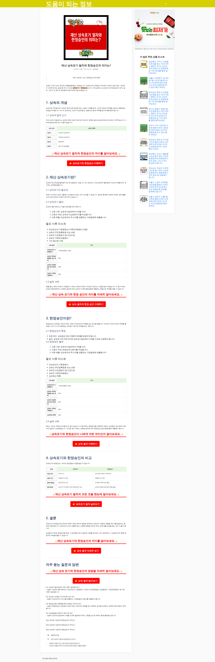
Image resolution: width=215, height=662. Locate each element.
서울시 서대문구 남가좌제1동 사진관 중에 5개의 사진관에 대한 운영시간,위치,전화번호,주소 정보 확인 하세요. (159, 82)
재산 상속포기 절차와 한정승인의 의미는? (63, 639)
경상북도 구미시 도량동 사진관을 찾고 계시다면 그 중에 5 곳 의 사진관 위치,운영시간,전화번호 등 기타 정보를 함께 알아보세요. (159, 67)
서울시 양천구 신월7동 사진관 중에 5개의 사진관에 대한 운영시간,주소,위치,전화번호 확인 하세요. (158, 201)
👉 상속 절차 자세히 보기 (86, 550)
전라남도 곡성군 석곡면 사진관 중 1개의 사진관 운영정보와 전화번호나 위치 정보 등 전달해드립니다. (159, 173)
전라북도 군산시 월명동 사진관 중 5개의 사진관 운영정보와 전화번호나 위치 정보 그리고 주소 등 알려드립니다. (159, 158)
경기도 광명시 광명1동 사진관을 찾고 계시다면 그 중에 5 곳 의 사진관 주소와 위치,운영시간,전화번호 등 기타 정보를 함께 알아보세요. (159, 115)
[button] (166, 3)
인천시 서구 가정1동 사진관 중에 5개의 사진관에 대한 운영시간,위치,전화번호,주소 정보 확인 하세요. (158, 130)
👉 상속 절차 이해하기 (86, 443)
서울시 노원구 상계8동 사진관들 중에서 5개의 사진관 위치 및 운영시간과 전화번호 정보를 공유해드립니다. (158, 187)
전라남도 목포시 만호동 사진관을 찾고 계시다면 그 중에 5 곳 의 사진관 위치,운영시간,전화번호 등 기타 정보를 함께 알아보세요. (159, 98)
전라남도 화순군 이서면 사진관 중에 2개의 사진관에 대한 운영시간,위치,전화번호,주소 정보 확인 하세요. (159, 144)
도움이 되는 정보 (69, 3)
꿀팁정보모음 (55, 635)
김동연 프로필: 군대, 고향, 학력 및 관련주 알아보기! (64, 643)
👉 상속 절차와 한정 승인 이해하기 (86, 304)
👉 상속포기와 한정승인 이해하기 (86, 163)
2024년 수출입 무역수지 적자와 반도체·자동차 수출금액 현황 (67, 646)
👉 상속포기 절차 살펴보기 (86, 504)
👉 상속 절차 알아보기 (86, 580)
